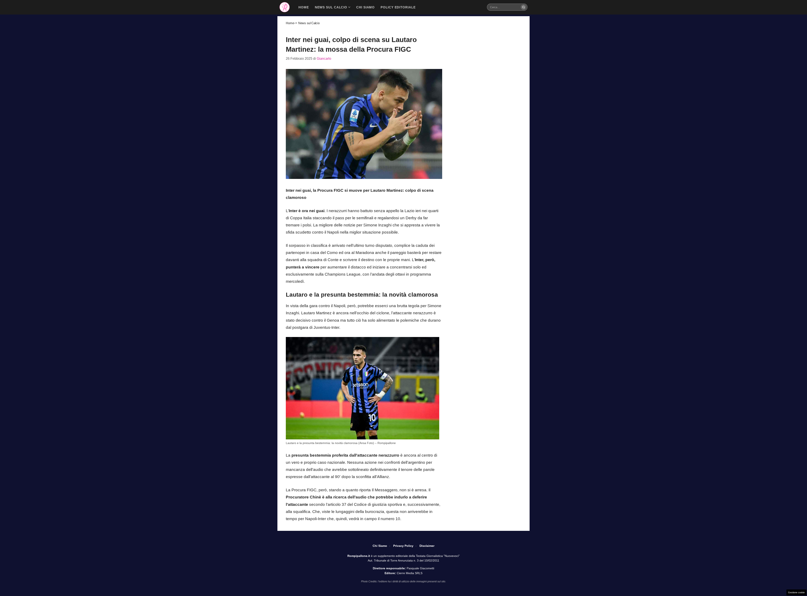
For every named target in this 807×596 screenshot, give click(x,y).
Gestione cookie (796, 592)
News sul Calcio (309, 23)
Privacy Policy (403, 545)
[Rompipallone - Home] (285, 7)
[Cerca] (523, 7)
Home (290, 23)
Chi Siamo (380, 545)
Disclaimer (426, 545)
